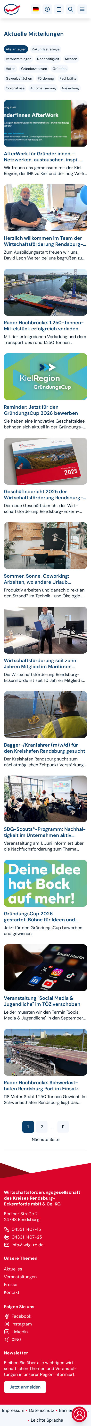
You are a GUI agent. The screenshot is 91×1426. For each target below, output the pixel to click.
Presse (10, 1284)
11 (63, 1127)
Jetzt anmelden (25, 1387)
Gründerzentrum (34, 68)
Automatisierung (43, 88)
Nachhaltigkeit (48, 59)
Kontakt (11, 1292)
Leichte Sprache (47, 1420)
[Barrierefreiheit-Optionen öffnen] (47, 9)
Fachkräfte (68, 78)
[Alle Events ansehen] (59, 9)
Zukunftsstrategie (45, 49)
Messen (71, 59)
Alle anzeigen (16, 49)
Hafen (10, 68)
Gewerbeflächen (19, 78)
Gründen (59, 68)
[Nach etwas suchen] (70, 9)
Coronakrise (15, 88)
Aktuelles (13, 1269)
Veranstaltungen (18, 59)
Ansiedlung (70, 88)
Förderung (46, 78)
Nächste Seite (45, 1139)
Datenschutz (41, 1410)
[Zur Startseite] (12, 9)
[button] (82, 9)
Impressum (13, 1410)
